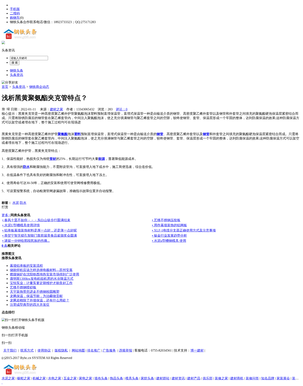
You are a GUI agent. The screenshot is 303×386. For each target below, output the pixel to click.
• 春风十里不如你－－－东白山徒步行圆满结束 (36, 220)
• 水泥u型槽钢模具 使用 (169, 240)
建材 (200, 350)
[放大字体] (3, 108)
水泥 (15, 202)
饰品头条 (116, 378)
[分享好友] (10, 82)
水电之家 (54, 378)
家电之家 (85, 378)
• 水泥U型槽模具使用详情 (21, 225)
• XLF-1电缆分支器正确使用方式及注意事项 (184, 230)
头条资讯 (8, 50)
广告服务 (109, 350)
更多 (6, 215)
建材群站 (162, 378)
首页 (5, 87)
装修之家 (221, 378)
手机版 (15, 9)
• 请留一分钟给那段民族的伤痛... (26, 240)
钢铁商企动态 (39, 87)
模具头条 (132, 378)
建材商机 (236, 378)
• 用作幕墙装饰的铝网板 (169, 225)
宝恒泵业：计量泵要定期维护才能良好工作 (41, 283)
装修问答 (252, 378)
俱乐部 (208, 378)
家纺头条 (147, 378)
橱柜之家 (23, 378)
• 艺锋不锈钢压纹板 (166, 220)
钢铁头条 (16, 70)
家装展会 (283, 378)
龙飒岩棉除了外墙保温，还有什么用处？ (39, 300)
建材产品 (193, 378)
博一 (193, 350)
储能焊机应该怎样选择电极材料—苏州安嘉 (41, 270)
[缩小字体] (8, 108)
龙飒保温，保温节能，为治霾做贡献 (36, 296)
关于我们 (9, 350)
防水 (23, 202)
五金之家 (70, 378)
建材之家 (56, 109)
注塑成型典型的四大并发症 (29, 304)
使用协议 (44, 350)
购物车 (15, 17)
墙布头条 (101, 378)
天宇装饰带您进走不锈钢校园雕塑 (34, 291)
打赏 (5, 207)
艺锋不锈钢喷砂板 (23, 287)
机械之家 (39, 378)
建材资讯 (178, 378)
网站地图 (78, 350)
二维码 (15, 13)
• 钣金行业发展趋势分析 (169, 235)
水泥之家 (8, 378)
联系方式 (27, 350)
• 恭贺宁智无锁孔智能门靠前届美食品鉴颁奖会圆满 (39, 235)
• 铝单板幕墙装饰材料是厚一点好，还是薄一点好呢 (39, 230)
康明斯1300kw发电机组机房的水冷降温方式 (41, 278)
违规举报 (125, 350)
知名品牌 (267, 378)
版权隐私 (61, 350)
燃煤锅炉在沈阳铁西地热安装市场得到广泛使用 (44, 274)
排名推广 (93, 350)
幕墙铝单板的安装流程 (26, 265)
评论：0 (121, 109)
